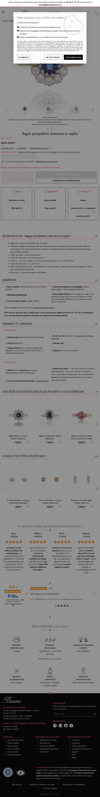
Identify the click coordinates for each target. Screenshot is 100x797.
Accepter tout (74, 57)
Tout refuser (54, 57)
